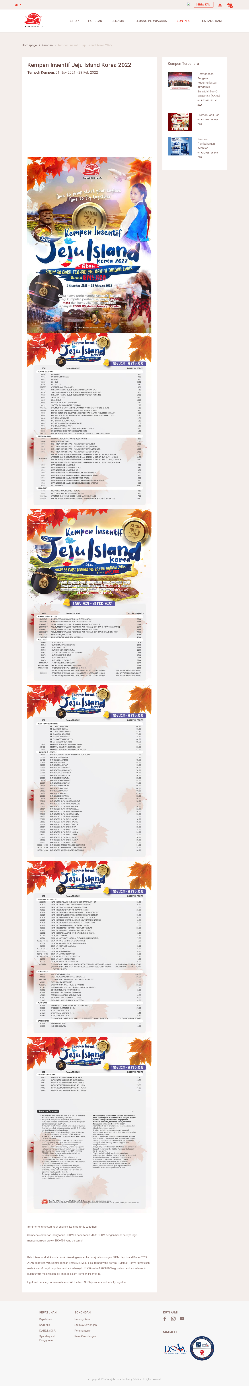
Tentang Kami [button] (211, 21)
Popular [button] (95, 21)
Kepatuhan (45, 1319)
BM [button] (17, 4)
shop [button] (74, 21)
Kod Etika (44, 1325)
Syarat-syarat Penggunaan (47, 1338)
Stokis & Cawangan (86, 1325)
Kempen (47, 45)
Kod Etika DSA (47, 1330)
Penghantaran (83, 1330)
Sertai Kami (203, 4)
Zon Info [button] (183, 21)
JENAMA (118, 21)
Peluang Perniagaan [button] (150, 21)
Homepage (29, 45)
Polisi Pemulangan (85, 1336)
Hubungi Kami (82, 1319)
